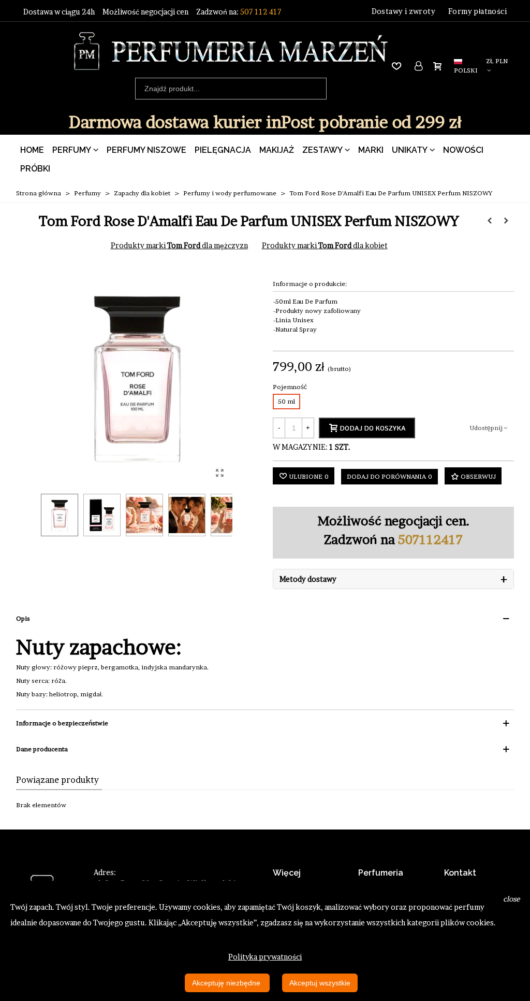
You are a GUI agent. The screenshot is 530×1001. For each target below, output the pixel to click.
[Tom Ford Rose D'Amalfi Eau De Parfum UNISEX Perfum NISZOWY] (219, 472)
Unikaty (410, 150)
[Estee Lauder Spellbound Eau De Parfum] (489, 220)
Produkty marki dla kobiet (325, 245)
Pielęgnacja (223, 150)
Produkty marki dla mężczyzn (179, 245)
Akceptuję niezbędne (227, 983)
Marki (371, 150)
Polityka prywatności (265, 956)
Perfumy (71, 150)
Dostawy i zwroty (403, 11)
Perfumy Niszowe (146, 150)
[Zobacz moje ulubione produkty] (398, 66)
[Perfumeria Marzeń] (230, 51)
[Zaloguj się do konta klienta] (419, 66)
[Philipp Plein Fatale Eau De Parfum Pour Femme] (506, 220)
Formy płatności (477, 11)
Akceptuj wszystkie (319, 983)
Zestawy (322, 150)
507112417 (430, 539)
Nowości (463, 150)
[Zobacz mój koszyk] (439, 65)
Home (32, 150)
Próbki (35, 169)
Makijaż (276, 150)
